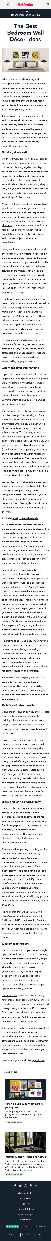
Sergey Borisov (10, 678)
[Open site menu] (3, 5)
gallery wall (19, 152)
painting (6, 391)
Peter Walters (9, 996)
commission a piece (25, 1021)
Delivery (25, 1204)
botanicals (7, 217)
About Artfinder (25, 1193)
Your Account (25, 1199)
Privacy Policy (38, 1235)
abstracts (7, 225)
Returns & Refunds (25, 1209)
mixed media (26, 705)
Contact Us (25, 1220)
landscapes (33, 213)
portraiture (37, 221)
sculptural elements (25, 518)
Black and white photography (21, 802)
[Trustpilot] (25, 1226)
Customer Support (25, 1215)
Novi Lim (16, 482)
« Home (25, 12)
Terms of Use (26, 1235)
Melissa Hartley (33, 340)
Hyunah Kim (38, 1060)
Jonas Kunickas (10, 503)
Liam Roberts (20, 770)
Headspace (9, 972)
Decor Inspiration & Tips (25, 15)
